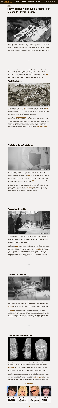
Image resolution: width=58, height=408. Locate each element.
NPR (33, 180)
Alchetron (10, 306)
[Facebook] (45, 1)
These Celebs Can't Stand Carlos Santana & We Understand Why (45, 400)
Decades (38, 2)
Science (8, 5)
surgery (12, 310)
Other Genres (31, 2)
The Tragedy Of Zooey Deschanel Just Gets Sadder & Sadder (12, 400)
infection (17, 246)
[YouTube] (46, 1)
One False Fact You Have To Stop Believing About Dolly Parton (23, 400)
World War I (22, 108)
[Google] (54, 1)
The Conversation (30, 187)
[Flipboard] (52, 1)
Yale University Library (42, 126)
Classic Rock (17, 2)
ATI (14, 313)
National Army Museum (21, 117)
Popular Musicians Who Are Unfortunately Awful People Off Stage (34, 400)
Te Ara (28, 175)
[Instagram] (48, 1)
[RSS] (56, 1)
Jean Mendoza (10, 14)
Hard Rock (24, 2)
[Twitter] (50, 1)
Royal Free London (45, 48)
